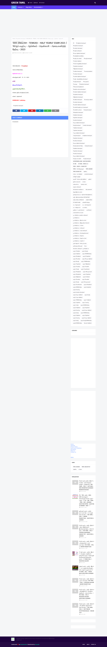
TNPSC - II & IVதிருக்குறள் (78, 169)
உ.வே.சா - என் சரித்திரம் (77, 174)
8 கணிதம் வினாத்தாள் (77, 140)
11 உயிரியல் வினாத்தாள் (77, 71)
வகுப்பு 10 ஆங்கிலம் (86, 256)
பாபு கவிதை (84, 207)
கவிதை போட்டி (76, 184)
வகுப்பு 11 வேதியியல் (77, 271)
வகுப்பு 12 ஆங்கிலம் (87, 274)
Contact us (73, 452)
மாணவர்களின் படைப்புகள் (78, 212)
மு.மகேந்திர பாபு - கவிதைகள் (78, 228)
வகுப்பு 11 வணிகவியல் (85, 269)
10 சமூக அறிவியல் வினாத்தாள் (79, 53)
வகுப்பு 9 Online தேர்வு (85, 312)
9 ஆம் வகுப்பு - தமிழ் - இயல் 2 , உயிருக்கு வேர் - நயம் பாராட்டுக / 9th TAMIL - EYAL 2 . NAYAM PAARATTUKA (86, 544)
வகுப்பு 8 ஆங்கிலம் (86, 307)
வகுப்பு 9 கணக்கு (76, 317)
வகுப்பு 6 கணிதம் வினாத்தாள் (79, 292)
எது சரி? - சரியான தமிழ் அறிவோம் (79, 179)
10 (73, 43)
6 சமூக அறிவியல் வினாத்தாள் (79, 122)
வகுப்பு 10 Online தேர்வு (86, 253)
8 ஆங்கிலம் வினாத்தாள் (77, 138)
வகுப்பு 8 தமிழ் (76, 312)
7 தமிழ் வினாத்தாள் (77, 135)
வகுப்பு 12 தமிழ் (85, 251)
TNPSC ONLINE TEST (77, 171)
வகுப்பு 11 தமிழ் (76, 269)
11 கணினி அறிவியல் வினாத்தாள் (79, 76)
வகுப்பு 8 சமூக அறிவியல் (86, 310)
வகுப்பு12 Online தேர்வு (77, 323)
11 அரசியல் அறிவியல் (77, 61)
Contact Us (93, 644)
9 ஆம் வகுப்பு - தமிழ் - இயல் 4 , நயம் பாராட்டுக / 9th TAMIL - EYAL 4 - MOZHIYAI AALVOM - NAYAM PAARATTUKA (86, 581)
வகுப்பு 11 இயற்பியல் (86, 264)
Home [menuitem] (13, 7)
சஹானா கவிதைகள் (77, 186)
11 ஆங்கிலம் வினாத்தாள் (78, 66)
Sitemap (73, 445)
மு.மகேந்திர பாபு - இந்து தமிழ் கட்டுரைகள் (81, 222)
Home (31, 2)
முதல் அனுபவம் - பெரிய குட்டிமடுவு (79, 243)
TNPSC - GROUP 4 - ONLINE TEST (80, 166)
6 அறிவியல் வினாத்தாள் (77, 115)
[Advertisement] (53, 23)
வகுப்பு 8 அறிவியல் (76, 307)
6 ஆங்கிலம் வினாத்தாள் (77, 117)
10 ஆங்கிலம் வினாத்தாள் (21, 38)
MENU (72, 457)
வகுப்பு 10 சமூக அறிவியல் (87, 258)
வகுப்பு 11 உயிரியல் (76, 251)
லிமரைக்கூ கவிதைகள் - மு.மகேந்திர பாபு (81, 248)
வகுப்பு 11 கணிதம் (76, 266)
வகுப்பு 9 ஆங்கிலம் (85, 315)
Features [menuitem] (20, 7)
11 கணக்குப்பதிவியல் (88, 71)
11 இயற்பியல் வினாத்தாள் (78, 68)
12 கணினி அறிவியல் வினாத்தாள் (79, 104)
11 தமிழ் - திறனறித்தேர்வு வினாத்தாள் (80, 79)
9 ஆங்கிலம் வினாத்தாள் (77, 151)
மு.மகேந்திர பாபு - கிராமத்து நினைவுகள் (80, 233)
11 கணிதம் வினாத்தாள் (77, 73)
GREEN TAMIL (18, 2)
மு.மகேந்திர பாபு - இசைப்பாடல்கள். (79, 220)
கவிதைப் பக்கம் (84, 184)
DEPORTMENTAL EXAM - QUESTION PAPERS (82, 161)
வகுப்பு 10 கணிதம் (76, 258)
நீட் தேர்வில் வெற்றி (76, 202)
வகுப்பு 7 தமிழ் (75, 305)
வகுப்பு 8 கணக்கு (76, 310)
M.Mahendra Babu (18, 52)
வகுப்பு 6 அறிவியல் (76, 253)
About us (73, 450)
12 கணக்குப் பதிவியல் (88, 99)
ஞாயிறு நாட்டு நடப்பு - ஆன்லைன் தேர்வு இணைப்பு (82, 194)
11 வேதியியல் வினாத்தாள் (84, 84)
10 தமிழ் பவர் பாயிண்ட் (77, 58)
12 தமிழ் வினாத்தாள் (88, 109)
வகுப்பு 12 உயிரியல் (86, 276)
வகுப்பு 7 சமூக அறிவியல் (77, 297)
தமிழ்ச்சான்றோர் (89, 199)
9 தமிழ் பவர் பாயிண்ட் (77, 158)
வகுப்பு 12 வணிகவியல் (77, 284)
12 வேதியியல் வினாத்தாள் (78, 112)
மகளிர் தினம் (88, 210)
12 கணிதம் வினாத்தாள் (77, 102)
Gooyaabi (37, 644)
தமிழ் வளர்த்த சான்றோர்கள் (78, 199)
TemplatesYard (23, 644)
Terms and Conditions (76, 448)
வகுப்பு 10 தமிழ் (76, 261)
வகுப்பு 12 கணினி (85, 279)
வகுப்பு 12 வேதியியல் (77, 274)
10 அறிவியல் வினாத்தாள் (81, 43)
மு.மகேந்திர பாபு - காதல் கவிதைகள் (80, 230)
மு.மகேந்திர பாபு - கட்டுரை (78, 225)
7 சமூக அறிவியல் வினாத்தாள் (79, 133)
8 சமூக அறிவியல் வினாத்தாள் (79, 143)
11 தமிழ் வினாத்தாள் (77, 81)
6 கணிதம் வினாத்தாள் (77, 120)
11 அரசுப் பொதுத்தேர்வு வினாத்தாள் (80, 63)
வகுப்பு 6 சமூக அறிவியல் (77, 294)
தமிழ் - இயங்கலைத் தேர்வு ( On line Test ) (81, 197)
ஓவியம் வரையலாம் (76, 181)
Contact (42, 2)
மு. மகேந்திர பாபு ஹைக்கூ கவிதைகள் (80, 215)
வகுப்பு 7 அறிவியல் (87, 300)
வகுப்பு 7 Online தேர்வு (77, 300)
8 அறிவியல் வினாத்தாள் (87, 135)
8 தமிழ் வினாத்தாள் (89, 145)
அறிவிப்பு (85, 171)
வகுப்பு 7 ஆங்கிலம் (76, 302)
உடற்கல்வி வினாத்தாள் (88, 174)
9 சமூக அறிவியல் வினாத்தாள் (79, 156)
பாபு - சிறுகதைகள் (76, 204)
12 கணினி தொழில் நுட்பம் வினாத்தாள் (80, 107)
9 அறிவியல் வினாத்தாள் (77, 148)
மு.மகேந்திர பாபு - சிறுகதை (78, 235)
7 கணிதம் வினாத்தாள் (87, 125)
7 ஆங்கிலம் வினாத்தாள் (77, 130)
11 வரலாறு (75, 84)
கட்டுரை (84, 181)
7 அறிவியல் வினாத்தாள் (77, 127)
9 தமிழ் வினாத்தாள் (87, 158)
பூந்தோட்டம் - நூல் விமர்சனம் (78, 210)
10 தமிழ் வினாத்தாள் (88, 58)
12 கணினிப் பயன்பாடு (77, 109)
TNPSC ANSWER (89, 169)
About (36, 2)
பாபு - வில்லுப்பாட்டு (76, 207)
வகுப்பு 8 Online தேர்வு (85, 305)
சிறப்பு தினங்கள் (89, 189)
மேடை (85, 246)
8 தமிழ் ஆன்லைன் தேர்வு (78, 145)
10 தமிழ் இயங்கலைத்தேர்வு (78, 56)
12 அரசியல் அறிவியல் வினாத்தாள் (79, 91)
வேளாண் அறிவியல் (87, 323)
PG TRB (74, 163)
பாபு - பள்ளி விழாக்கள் (86, 204)
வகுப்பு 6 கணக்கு (76, 289)
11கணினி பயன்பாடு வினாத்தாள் (79, 89)
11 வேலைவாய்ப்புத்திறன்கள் (78, 86)
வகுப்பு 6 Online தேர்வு (77, 287)
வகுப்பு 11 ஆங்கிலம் (77, 264)
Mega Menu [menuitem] (29, 7)
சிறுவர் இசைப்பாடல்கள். (77, 192)
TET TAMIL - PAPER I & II (83, 163)
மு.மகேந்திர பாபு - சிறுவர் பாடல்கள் (79, 238)
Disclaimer (73, 449)
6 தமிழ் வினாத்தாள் (77, 125)
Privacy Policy (74, 447)
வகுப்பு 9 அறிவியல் (76, 315)
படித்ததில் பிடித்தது (86, 202)
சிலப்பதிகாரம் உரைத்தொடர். (78, 189)
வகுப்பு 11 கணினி (85, 266)
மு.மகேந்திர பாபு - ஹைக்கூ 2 (78, 240)
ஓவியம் (90, 179)
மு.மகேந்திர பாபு (76, 217)
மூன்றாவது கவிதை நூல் (77, 246)
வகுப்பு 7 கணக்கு (85, 302)
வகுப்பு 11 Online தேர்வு (85, 261)
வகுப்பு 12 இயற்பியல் (77, 276)
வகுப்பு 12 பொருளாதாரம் (85, 282)
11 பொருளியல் (86, 81)
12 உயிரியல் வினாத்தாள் (77, 99)
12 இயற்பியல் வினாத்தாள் (78, 97)
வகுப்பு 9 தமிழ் (76, 320)
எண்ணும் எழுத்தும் (76, 176)
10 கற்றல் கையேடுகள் (77, 50)
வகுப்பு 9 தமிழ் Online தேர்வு (86, 320)
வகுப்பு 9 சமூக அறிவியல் (86, 317)
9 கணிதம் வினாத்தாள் (77, 153)
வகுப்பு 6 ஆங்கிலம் (87, 287)
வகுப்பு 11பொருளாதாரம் (87, 271)
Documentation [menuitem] (38, 7)
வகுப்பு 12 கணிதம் (76, 279)
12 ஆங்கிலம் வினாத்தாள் (78, 94)
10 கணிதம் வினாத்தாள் (77, 48)
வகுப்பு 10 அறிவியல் (77, 256)
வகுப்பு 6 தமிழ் (87, 294)
